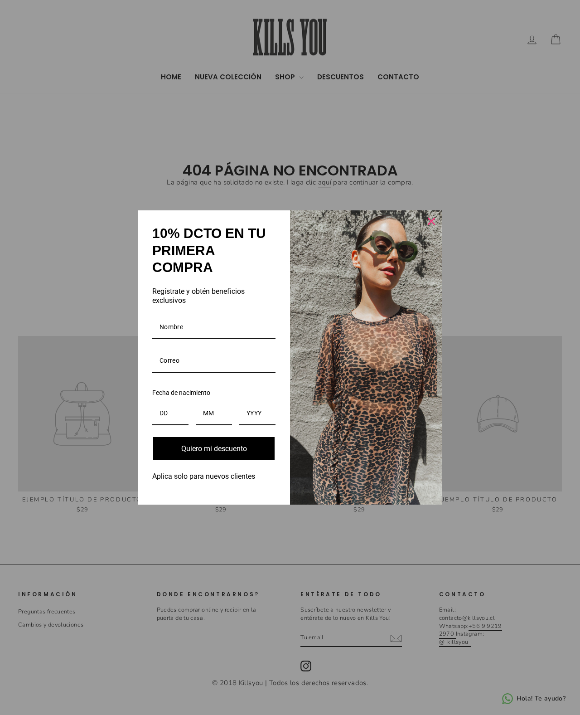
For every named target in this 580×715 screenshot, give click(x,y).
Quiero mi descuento (214, 448)
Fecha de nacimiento (181, 392)
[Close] (431, 221)
